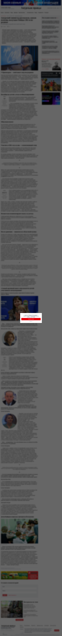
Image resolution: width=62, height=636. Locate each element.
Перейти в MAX (31, 319)
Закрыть (31, 321)
